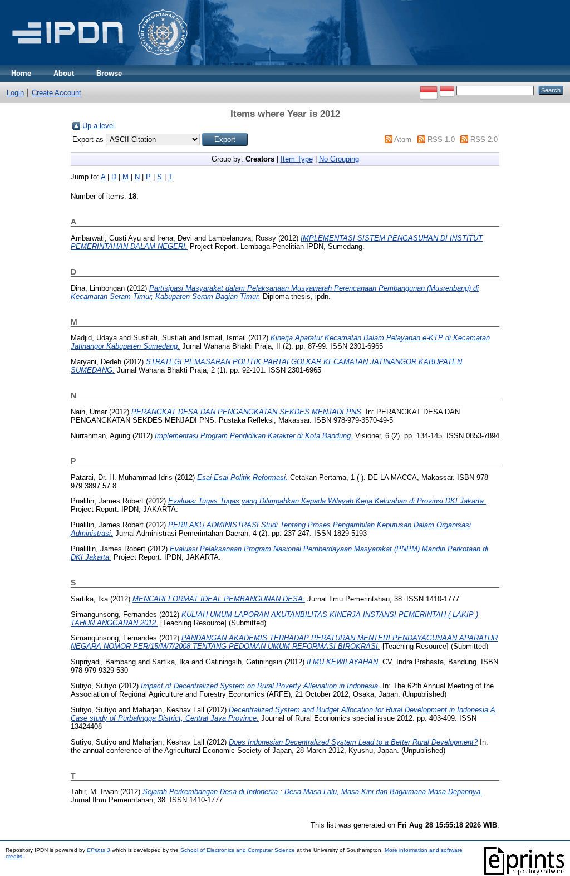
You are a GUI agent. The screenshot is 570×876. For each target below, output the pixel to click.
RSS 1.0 (441, 139)
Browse (109, 73)
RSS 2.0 (484, 139)
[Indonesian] (429, 90)
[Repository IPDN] (98, 62)
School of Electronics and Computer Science (237, 850)
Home (21, 73)
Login (15, 93)
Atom (402, 139)
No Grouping (339, 159)
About (63, 73)
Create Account (56, 93)
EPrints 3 (98, 850)
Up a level (98, 125)
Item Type (297, 159)
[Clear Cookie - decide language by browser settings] (447, 90)
